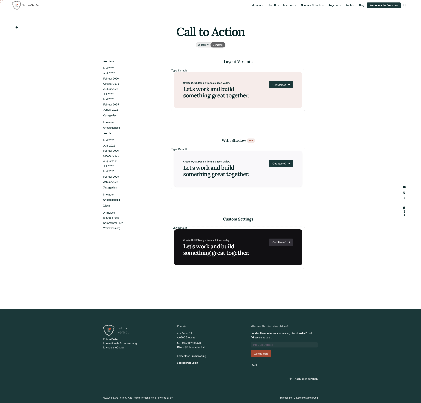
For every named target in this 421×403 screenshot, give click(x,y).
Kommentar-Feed (113, 223)
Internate (108, 122)
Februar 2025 (111, 104)
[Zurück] (16, 27)
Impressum (286, 397)
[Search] (405, 5)
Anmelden (109, 212)
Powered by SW (165, 397)
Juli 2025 (108, 94)
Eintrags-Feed (111, 217)
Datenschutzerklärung (306, 397)
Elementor (217, 45)
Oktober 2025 (111, 83)
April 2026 (109, 73)
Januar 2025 (110, 109)
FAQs (254, 365)
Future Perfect (119, 397)
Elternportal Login (187, 362)
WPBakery (203, 45)
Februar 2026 (111, 78)
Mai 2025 (108, 99)
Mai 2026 (108, 68)
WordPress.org (111, 228)
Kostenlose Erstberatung (384, 5)
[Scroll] (291, 379)
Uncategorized (111, 127)
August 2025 (110, 89)
